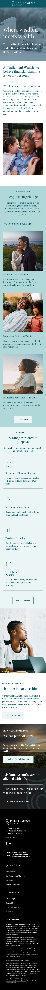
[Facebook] (7, 844)
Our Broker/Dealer (13, 884)
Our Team (9, 880)
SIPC (38, 939)
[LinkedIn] (10, 844)
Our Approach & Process (15, 876)
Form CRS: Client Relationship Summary (17, 960)
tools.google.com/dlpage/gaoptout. (16, 975)
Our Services (11, 872)
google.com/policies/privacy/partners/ (25, 971)
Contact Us (10, 903)
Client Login (10, 899)
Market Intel (10, 911)
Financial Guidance (13, 907)
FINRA (34, 939)
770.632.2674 (11, 837)
